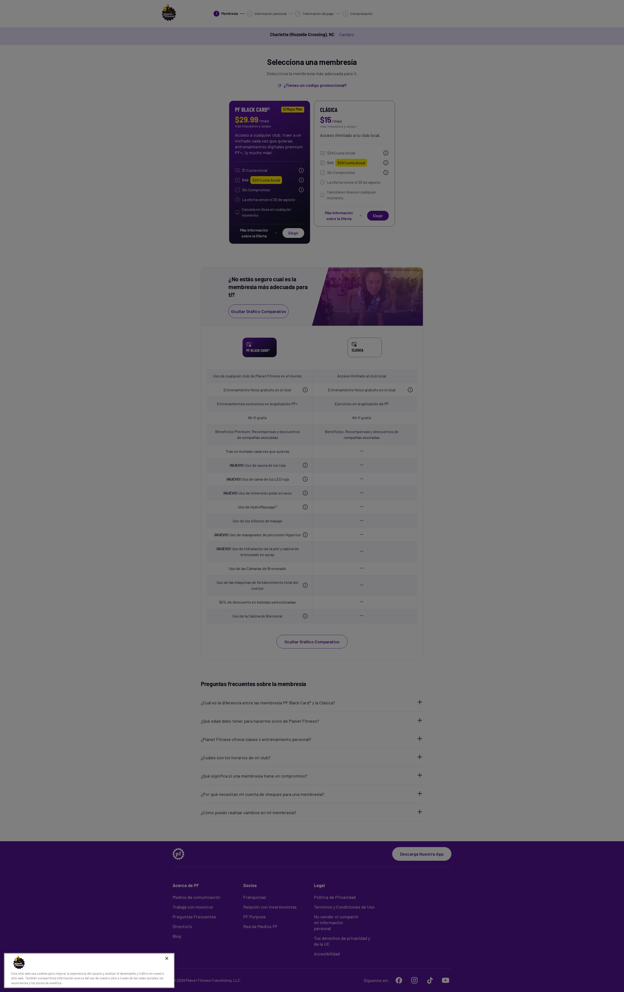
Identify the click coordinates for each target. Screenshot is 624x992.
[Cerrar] (166, 958)
